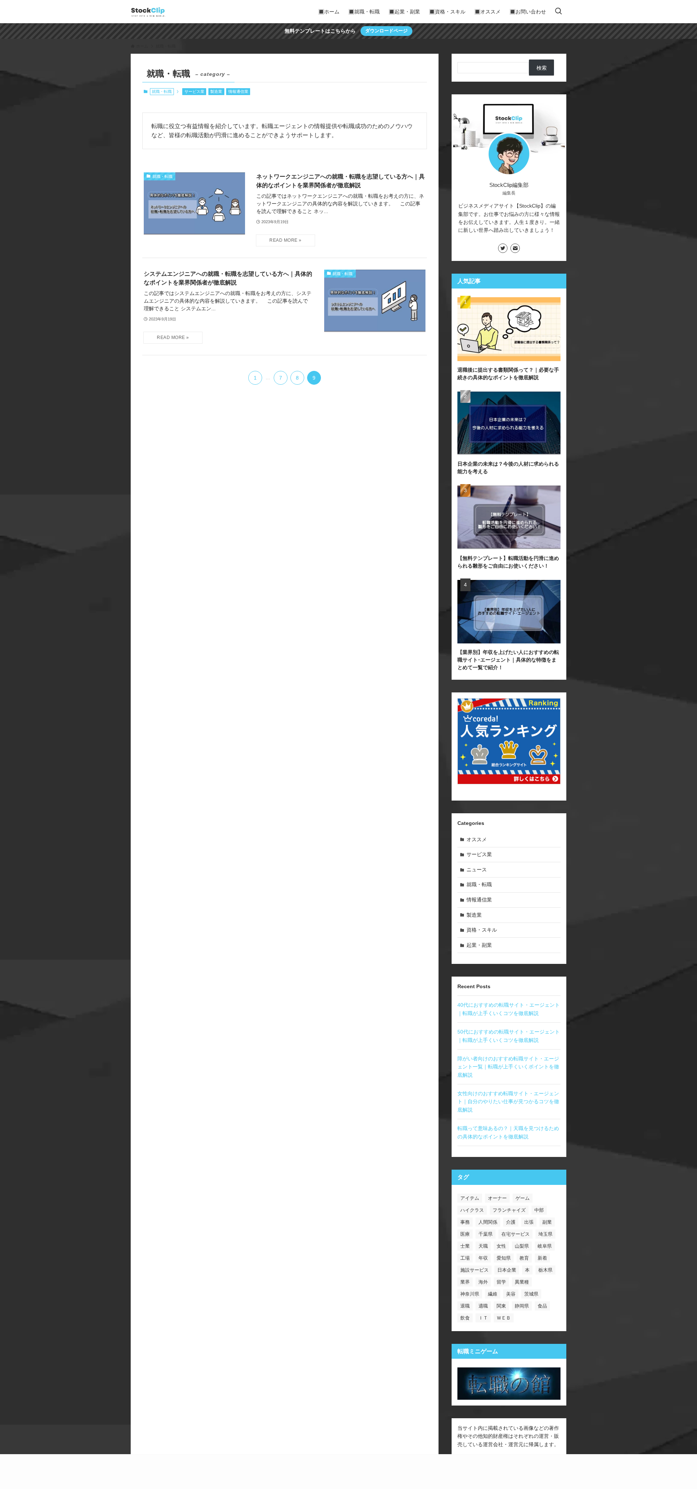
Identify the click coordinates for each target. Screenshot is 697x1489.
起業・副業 (479, 945)
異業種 (522, 1282)
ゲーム (522, 1198)
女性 (501, 1246)
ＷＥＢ (504, 1318)
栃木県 (545, 1270)
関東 (501, 1306)
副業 (547, 1222)
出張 (529, 1222)
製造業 (216, 91)
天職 (483, 1246)
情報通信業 (238, 91)
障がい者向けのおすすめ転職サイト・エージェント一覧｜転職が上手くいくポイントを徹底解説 (508, 1067)
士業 (465, 1246)
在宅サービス (515, 1234)
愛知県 (504, 1258)
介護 (510, 1222)
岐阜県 (545, 1246)
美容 (510, 1294)
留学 (501, 1282)
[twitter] (503, 248)
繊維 (492, 1294)
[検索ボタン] (558, 11)
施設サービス (474, 1270)
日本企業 (506, 1270)
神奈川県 (469, 1294)
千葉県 (485, 1234)
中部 (539, 1210)
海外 (483, 1282)
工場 (465, 1258)
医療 (465, 1234)
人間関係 (487, 1222)
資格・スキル (481, 930)
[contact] (515, 248)
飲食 (465, 1318)
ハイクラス (472, 1210)
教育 (524, 1258)
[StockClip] (148, 11)
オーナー (497, 1198)
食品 (542, 1306)
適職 (483, 1306)
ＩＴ (483, 1318)
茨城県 (531, 1294)
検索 (542, 68)
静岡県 (522, 1306)
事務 (465, 1222)
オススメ (476, 839)
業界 (465, 1282)
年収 (483, 1258)
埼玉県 (545, 1234)
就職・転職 (479, 884)
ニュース (476, 869)
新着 (542, 1258)
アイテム (469, 1198)
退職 (465, 1306)
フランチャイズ (509, 1210)
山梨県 (522, 1246)
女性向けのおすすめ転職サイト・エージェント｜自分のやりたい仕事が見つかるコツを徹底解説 (508, 1102)
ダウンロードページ (386, 30)
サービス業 (194, 91)
